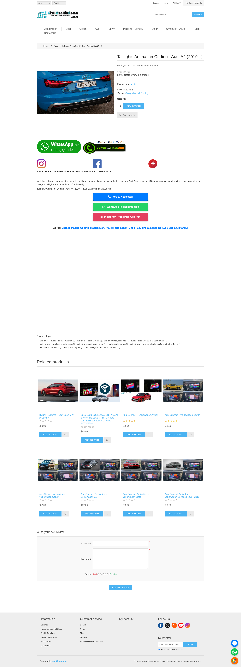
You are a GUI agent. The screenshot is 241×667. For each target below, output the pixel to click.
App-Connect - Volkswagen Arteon (140, 415)
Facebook (160, 625)
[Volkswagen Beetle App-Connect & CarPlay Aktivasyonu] (183, 391)
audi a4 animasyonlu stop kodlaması (56, 344)
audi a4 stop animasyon (61, 341)
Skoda (82, 28)
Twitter (167, 625)
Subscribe (165, 649)
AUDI (134, 84)
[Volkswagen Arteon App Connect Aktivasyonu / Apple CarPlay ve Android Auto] (141, 391)
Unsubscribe (177, 649)
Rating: (88, 574)
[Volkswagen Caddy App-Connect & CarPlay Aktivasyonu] (58, 470)
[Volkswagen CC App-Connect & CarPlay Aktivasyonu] (99, 470)
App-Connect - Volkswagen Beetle (182, 415)
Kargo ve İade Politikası (51, 629)
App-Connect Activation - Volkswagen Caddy (52, 495)
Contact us (50, 33)
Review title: (86, 543)
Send (190, 644)
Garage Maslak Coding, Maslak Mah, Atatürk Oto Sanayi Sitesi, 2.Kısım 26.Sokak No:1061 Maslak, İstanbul (125, 227)
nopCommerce (60, 661)
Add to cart (134, 106)
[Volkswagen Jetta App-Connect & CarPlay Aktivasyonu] (141, 470)
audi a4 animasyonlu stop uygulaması (147, 341)
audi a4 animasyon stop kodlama (144, 344)
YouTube (181, 625)
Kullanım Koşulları (49, 637)
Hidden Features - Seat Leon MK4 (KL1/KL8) (56, 416)
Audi (97, 28)
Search (198, 14)
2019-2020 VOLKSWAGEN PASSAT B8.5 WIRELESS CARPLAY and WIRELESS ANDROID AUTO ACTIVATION (99, 419)
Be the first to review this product (133, 75)
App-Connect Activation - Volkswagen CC (94, 495)
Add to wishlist (129, 115)
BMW (112, 28)
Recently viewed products (91, 641)
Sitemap (44, 625)
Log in (165, 3)
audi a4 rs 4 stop (170, 344)
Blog (197, 28)
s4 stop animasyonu (71, 347)
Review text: (85, 559)
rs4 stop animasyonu (49, 347)
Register (156, 3)
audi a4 (43, 341)
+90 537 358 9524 (122, 196)
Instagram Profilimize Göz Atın (122, 216)
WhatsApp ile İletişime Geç (122, 206)
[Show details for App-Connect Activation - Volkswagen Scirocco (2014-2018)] (183, 470)
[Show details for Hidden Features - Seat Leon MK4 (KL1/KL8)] (58, 391)
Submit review (120, 587)
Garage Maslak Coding (136, 93)
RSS (174, 625)
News (82, 629)
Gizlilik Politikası (48, 633)
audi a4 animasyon (116, 344)
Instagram (187, 625)
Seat (68, 28)
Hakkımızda (46, 641)
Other (154, 28)
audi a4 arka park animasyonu (90, 344)
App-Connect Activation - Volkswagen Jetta (136, 495)
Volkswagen (50, 28)
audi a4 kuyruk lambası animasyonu (101, 347)
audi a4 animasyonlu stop (115, 341)
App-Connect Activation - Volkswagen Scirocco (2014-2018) (182, 495)
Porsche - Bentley (133, 28)
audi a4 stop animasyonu (88, 341)
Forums (83, 637)
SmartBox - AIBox (176, 28)
